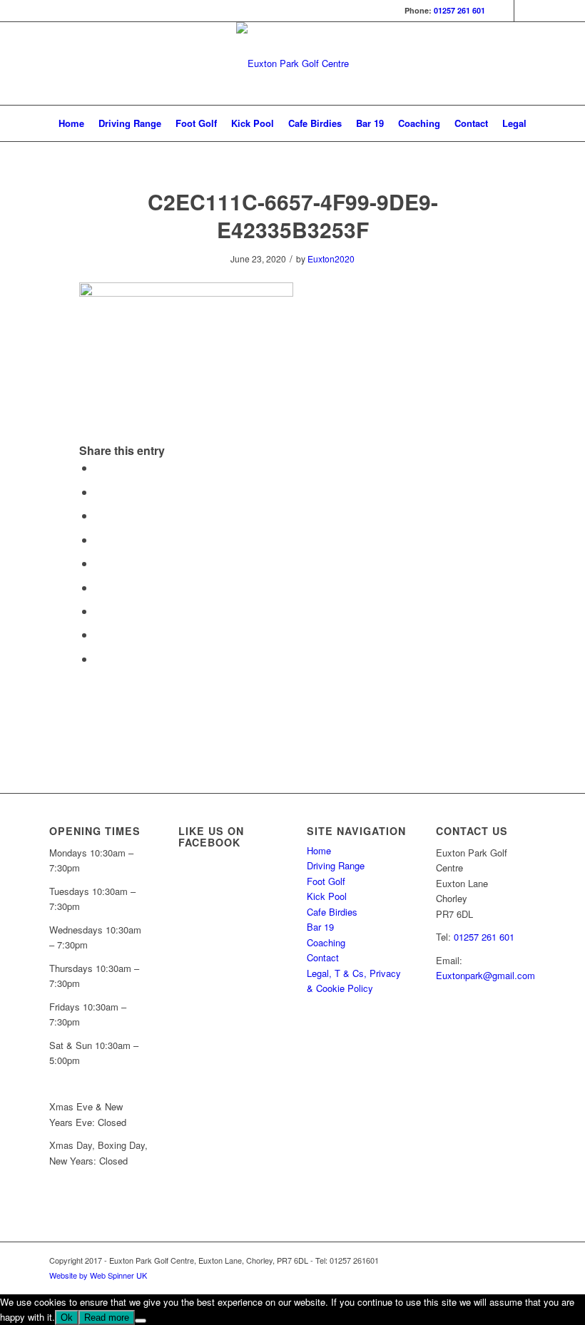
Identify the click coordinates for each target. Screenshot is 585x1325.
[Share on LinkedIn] (99, 563)
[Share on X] (99, 491)
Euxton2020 (331, 258)
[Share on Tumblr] (99, 587)
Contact (323, 957)
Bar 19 (320, 926)
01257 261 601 (459, 10)
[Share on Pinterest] (99, 539)
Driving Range (336, 865)
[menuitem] (71, 123)
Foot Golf (326, 881)
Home (319, 850)
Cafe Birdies (332, 912)
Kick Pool (327, 896)
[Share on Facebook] (99, 467)
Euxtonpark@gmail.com (485, 975)
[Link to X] (525, 10)
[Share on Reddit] (99, 634)
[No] (140, 1321)
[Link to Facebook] (503, 10)
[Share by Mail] (99, 658)
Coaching (326, 942)
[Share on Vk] (99, 610)
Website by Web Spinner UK (98, 1275)
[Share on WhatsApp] (99, 515)
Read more (106, 1317)
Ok (67, 1317)
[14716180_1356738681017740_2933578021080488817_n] (292, 63)
